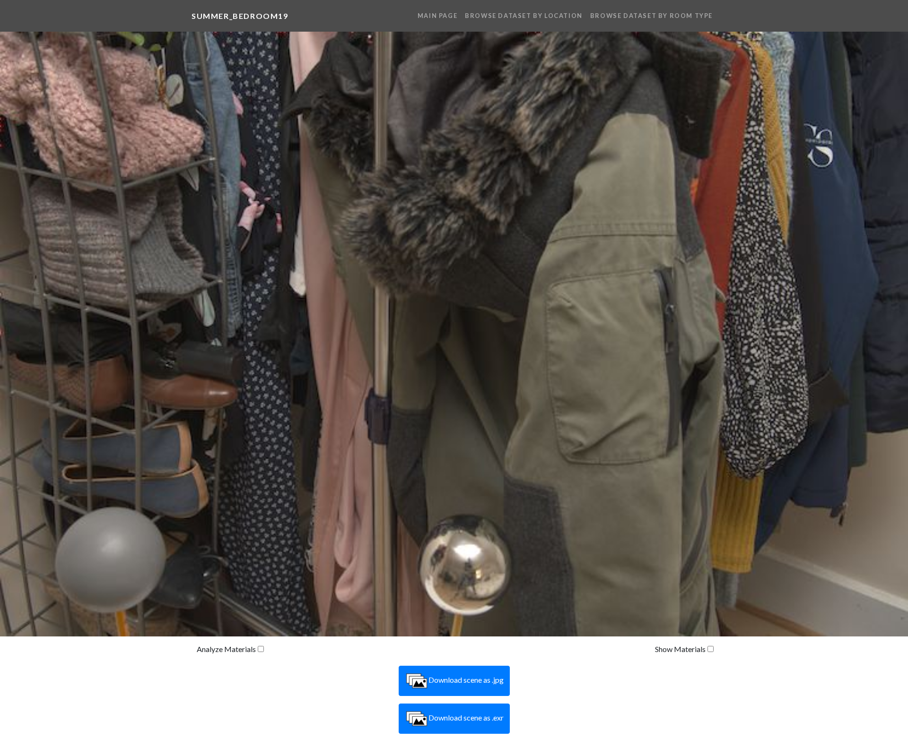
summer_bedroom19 (240, 15)
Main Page (437, 15)
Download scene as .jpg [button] (466, 679)
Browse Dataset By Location (524, 15)
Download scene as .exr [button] (466, 717)
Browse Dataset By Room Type (651, 15)
